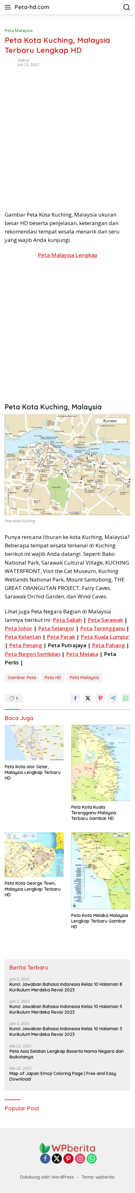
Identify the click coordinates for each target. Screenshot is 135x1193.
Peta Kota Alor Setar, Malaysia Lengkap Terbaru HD (33, 772)
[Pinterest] (68, 1159)
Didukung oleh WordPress (47, 1177)
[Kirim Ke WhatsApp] (125, 698)
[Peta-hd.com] (67, 1148)
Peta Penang (25, 645)
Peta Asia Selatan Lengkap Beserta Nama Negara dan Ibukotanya (66, 1054)
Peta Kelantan (23, 636)
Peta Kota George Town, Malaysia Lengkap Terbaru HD (33, 888)
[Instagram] (80, 1159)
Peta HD (53, 677)
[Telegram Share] (113, 698)
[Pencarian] (126, 7)
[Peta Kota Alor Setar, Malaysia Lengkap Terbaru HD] (34, 742)
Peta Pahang (108, 645)
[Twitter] (57, 1159)
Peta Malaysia (19, 30)
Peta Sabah (67, 619)
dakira (23, 60)
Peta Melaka (82, 654)
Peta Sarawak (105, 619)
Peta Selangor (56, 628)
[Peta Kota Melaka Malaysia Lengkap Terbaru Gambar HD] (100, 870)
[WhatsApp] (92, 1159)
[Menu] (9, 7)
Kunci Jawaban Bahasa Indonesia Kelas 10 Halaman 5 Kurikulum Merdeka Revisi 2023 (65, 1009)
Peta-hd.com (32, 7)
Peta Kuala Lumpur (105, 636)
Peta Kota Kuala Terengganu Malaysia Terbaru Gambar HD (93, 812)
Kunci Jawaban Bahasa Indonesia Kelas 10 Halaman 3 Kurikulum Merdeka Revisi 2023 (65, 1031)
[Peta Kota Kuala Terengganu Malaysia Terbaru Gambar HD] (100, 763)
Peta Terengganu (102, 628)
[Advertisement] (67, 136)
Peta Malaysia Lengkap (67, 255)
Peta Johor (18, 628)
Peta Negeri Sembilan (32, 654)
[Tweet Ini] (88, 698)
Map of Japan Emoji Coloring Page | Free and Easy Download (62, 1076)
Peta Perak (61, 636)
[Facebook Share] (75, 698)
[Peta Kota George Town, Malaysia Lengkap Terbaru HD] (34, 855)
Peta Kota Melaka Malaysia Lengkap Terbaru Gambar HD (99, 921)
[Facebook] (45, 1159)
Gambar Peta (22, 677)
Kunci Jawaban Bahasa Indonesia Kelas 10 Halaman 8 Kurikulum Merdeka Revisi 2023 (65, 987)
